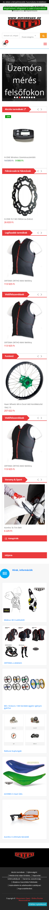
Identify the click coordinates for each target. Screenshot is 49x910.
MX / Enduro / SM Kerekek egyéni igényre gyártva (23, 707)
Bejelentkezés (31, 10)
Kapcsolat (37, 875)
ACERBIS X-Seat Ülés (13, 794)
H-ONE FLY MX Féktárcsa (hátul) (18, 219)
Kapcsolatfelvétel (25, 888)
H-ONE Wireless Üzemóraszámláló (19, 157)
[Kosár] (4, 43)
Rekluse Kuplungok (13, 751)
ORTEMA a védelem (13, 663)
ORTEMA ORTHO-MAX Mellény (18, 280)
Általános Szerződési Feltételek (25, 882)
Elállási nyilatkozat (37, 904)
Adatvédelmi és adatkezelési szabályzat (25, 885)
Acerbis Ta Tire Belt (13, 527)
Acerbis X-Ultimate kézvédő (16, 837)
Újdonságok (32, 872)
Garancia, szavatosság (32, 879)
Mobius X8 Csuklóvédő (14, 620)
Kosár (16, 10)
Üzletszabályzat (14, 879)
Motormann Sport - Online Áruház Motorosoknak (29, 899)
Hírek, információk (22, 570)
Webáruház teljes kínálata (19, 875)
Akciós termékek (14, 109)
